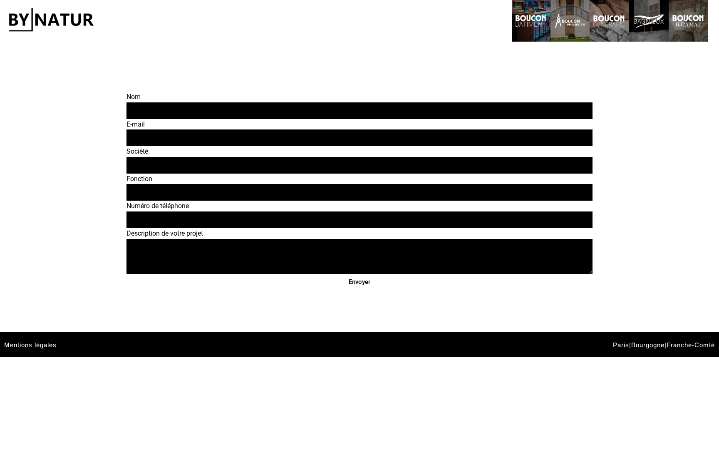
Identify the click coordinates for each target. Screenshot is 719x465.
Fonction (139, 179)
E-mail (135, 124)
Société (137, 151)
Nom (133, 97)
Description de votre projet (164, 233)
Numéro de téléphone (157, 206)
